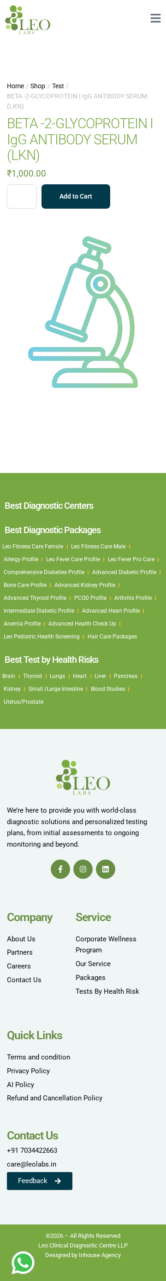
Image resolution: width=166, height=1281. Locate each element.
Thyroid (32, 676)
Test (58, 86)
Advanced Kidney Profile (84, 585)
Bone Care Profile (25, 585)
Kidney (12, 689)
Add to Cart (75, 196)
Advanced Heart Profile (111, 611)
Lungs (57, 676)
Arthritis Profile (133, 598)
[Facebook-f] (60, 869)
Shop (37, 86)
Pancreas (125, 676)
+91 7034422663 (32, 1150)
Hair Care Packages (112, 636)
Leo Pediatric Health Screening (42, 636)
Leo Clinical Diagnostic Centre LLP (83, 1245)
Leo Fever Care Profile (73, 559)
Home (15, 86)
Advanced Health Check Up (82, 624)
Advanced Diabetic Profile (124, 572)
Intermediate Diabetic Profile (39, 611)
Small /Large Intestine (56, 689)
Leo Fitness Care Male (98, 546)
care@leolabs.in (31, 1164)
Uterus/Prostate (23, 702)
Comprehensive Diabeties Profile (44, 572)
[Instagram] (83, 869)
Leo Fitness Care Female (32, 546)
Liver (100, 676)
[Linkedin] (105, 869)
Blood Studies (108, 689)
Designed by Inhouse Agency (83, 1255)
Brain (8, 676)
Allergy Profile (21, 559)
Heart (80, 676)
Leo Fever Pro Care (131, 559)
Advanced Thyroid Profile (35, 598)
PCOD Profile (90, 598)
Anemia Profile (22, 624)
